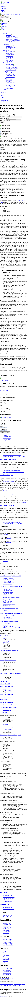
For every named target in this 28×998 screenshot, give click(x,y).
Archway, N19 (6, 617)
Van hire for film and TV (12, 68)
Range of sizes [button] (6, 50)
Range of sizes (6, 956)
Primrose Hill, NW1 (7, 593)
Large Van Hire (6, 926)
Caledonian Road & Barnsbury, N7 (11, 627)
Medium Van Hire (7, 924)
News (2, 10)
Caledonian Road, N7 (8, 626)
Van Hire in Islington (6, 475)
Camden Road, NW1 (8, 590)
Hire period (5, 961)
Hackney (23, 502)
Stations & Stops (7, 436)
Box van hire (9, 58)
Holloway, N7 (6, 623)
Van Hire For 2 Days (8, 940)
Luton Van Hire (6, 930)
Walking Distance (7, 438)
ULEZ (2, 4)
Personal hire (6, 959)
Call (2, 28)
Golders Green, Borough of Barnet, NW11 (10, 735)
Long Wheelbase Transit (11, 39)
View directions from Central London (12, 455)
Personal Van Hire (7, 916)
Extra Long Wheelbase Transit (13, 40)
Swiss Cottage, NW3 (8, 601)
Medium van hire (10, 54)
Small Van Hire (6, 923)
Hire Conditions (7, 985)
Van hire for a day (10, 81)
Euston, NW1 (6, 594)
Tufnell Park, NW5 (7, 584)
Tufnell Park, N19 (7, 618)
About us (3, 6)
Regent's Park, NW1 (8, 592)
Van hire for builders (11, 65)
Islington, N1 (6, 638)
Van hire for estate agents (12, 67)
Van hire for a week (10, 85)
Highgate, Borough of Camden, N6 (9, 608)
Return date (2, 118)
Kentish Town (5, 2)
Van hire (5, 954)
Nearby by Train (7, 440)
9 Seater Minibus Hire (11, 47)
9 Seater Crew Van (7, 901)
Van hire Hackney (7, 971)
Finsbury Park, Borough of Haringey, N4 (10, 673)
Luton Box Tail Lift (10, 42)
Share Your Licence (4, 390)
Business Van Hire (7, 915)
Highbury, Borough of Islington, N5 (9, 650)
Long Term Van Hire (8, 945)
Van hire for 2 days (10, 82)
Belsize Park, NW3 (7, 602)
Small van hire (9, 53)
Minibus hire (9, 61)
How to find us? (5, 432)
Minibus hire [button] (6, 44)
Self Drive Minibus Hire (8, 909)
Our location (4, 26)
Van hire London (7, 974)
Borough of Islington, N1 (6, 635)
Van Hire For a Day (7, 939)
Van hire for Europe (10, 77)
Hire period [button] (5, 78)
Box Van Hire (6, 928)
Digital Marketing (4, 996)
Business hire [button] (6, 63)
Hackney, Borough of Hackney (8, 660)
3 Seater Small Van (10, 36)
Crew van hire (9, 60)
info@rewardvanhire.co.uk (6, 978)
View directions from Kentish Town (11, 522)
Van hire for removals (11, 70)
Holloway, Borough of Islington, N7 (9, 621)
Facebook (6, 380)
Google (2, 380)
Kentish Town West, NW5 (9, 580)
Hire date (2, 115)
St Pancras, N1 (6, 642)
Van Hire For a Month (8, 943)
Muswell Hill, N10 (7, 697)
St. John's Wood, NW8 (8, 729)
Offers (4, 89)
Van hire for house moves (12, 74)
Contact (3, 11)
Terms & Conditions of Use (6, 984)
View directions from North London (11, 470)
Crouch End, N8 (7, 690)
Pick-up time (3, 116)
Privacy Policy (17, 984)
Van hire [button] (5, 33)
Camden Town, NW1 (8, 589)
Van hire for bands (10, 75)
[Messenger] (0, 20)
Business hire (6, 958)
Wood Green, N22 (7, 704)
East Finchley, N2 (7, 710)
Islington (5, 490)
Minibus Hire (5, 904)
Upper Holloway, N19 (8, 615)
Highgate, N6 (6, 610)
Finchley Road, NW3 (8, 605)
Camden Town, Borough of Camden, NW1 (11, 586)
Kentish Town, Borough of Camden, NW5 (10, 576)
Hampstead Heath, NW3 (9, 604)
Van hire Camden (7, 973)
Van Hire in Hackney (6, 494)
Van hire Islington (7, 970)
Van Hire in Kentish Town (8, 505)
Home (4, 32)
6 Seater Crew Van (10, 49)
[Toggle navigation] (4, 17)
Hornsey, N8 (6, 689)
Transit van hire (9, 57)
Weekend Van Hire (7, 942)
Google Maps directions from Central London (14, 456)
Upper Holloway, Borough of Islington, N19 (11, 613)
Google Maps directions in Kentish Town (12, 523)
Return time (3, 120)
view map (5, 530)
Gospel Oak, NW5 (7, 581)
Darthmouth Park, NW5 (8, 582)
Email (2, 29)
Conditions (3, 8)
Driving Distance (7, 439)
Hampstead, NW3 (7, 600)
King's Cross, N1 (7, 641)
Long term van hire (10, 88)
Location (5, 435)
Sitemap (14, 985)
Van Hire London (5, 444)
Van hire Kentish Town (8, 969)
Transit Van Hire (7, 927)
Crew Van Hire (9, 43)
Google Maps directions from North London (13, 472)
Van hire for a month (11, 86)
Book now (5, 952)
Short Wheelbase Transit (11, 37)
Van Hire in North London (8, 459)
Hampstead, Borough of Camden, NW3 (10, 597)
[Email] (2, 20)
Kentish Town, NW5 (8, 578)
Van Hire (3, 892)
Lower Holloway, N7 (8, 625)
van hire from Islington (8, 481)
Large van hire (9, 56)
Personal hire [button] (6, 71)
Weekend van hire (10, 84)
